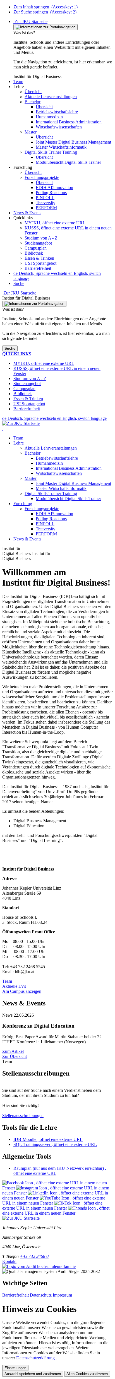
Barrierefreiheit (38, 268)
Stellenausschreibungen (23, 1115)
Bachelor (32, 453)
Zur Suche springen (44, 12)
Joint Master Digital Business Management (73, 483)
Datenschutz (41, 1295)
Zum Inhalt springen (45, 6)
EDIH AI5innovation (54, 513)
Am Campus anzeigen (21, 991)
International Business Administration (69, 468)
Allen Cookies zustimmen (87, 1374)
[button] (18, 81)
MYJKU (55, 222)
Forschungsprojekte (42, 508)
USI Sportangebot (40, 263)
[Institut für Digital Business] (2, 428)
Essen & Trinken (39, 258)
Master (31, 478)
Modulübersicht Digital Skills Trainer (68, 498)
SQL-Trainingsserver (55, 1144)
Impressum (62, 1295)
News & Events (27, 539)
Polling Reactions (51, 518)
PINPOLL (45, 523)
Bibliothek (34, 253)
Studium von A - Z (41, 238)
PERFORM (46, 533)
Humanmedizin (49, 463)
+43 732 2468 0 (34, 1256)
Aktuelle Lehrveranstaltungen (51, 448)
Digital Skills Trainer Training (51, 493)
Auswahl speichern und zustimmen (32, 1374)
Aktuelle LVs (14, 986)
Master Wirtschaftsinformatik (61, 488)
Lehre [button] (18, 443)
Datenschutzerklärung (35, 1357)
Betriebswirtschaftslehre (57, 458)
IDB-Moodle (48, 1139)
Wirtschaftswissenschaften (59, 473)
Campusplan (36, 248)
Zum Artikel (13, 1051)
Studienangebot (38, 243)
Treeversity (45, 528)
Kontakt (9, 1261)
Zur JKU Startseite (30, 21)
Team (18, 438)
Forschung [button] (22, 503)
